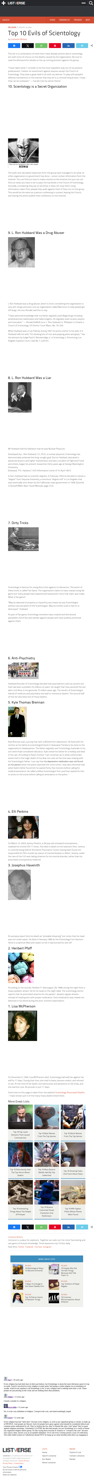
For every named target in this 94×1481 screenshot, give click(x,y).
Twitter (21, 1247)
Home (44, 1452)
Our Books (46, 1459)
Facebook (29, 1247)
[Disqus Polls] (47, 1339)
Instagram (47, 1247)
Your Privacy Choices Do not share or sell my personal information (14, 1469)
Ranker (73, 1459)
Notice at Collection (10, 1475)
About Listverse (49, 1463)
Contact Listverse (77, 1456)
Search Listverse (49, 1456)
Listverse (6, 1456)
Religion (12, 27)
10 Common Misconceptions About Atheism (70, 1299)
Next (88, 20)
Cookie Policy (19, 1463)
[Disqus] (47, 1406)
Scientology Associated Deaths (70, 1093)
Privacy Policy (8, 1463)
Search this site (91, 3)
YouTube (38, 1247)
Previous (78, 20)
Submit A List (75, 1452)
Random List (64, 20)
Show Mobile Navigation (3, 3)
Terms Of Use (24, 1461)
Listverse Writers (19, 39)
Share (52, 20)
